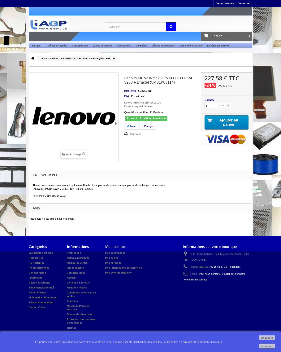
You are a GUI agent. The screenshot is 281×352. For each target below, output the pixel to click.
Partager (148, 126)
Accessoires (124, 45)
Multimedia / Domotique (43, 297)
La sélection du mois (218, 45)
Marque (35, 45)
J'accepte (267, 337)
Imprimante (35, 277)
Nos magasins (75, 267)
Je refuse (267, 346)
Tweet (132, 126)
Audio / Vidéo (37, 307)
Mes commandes (115, 252)
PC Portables (36, 262)
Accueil (71, 277)
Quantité (209, 100)
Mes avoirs (111, 257)
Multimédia (141, 45)
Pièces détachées (57, 45)
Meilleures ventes (77, 262)
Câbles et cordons (102, 45)
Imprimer (135, 134)
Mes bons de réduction (118, 272)
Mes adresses (113, 262)
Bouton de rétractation (80, 314)
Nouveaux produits (78, 257)
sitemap (71, 327)
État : (127, 96)
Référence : (130, 90)
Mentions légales (77, 287)
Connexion (244, 3)
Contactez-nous (225, 3)
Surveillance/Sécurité (191, 45)
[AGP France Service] (64, 24)
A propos (72, 301)
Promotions (74, 252)
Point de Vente (37, 292)
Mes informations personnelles (123, 267)
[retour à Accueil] (32, 58)
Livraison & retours (78, 282)
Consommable (80, 45)
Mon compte (115, 246)
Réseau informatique (163, 45)
